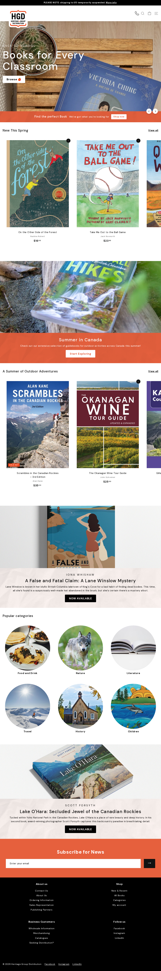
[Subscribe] (149, 863)
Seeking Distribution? (41, 942)
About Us (41, 895)
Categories (119, 900)
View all (153, 130)
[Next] (155, 111)
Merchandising (41, 933)
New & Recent (119, 890)
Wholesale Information (42, 928)
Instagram (119, 933)
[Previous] (149, 111)
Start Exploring (80, 353)
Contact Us (41, 890)
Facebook (119, 928)
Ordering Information (42, 900)
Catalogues (41, 938)
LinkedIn (119, 938)
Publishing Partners (41, 909)
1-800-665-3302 (137, 13)
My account (119, 905)
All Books (119, 895)
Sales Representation (41, 905)
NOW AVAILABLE (80, 598)
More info (111, 2)
